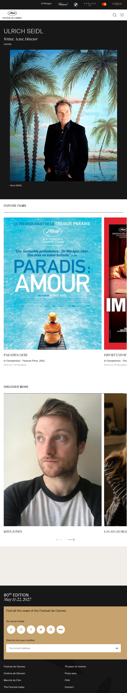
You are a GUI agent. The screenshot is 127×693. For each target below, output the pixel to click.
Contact (69, 687)
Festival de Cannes (14, 666)
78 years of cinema (75, 666)
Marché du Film (12, 680)
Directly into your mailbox (20, 640)
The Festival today (14, 687)
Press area (71, 673)
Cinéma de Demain (14, 673)
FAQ (67, 680)
